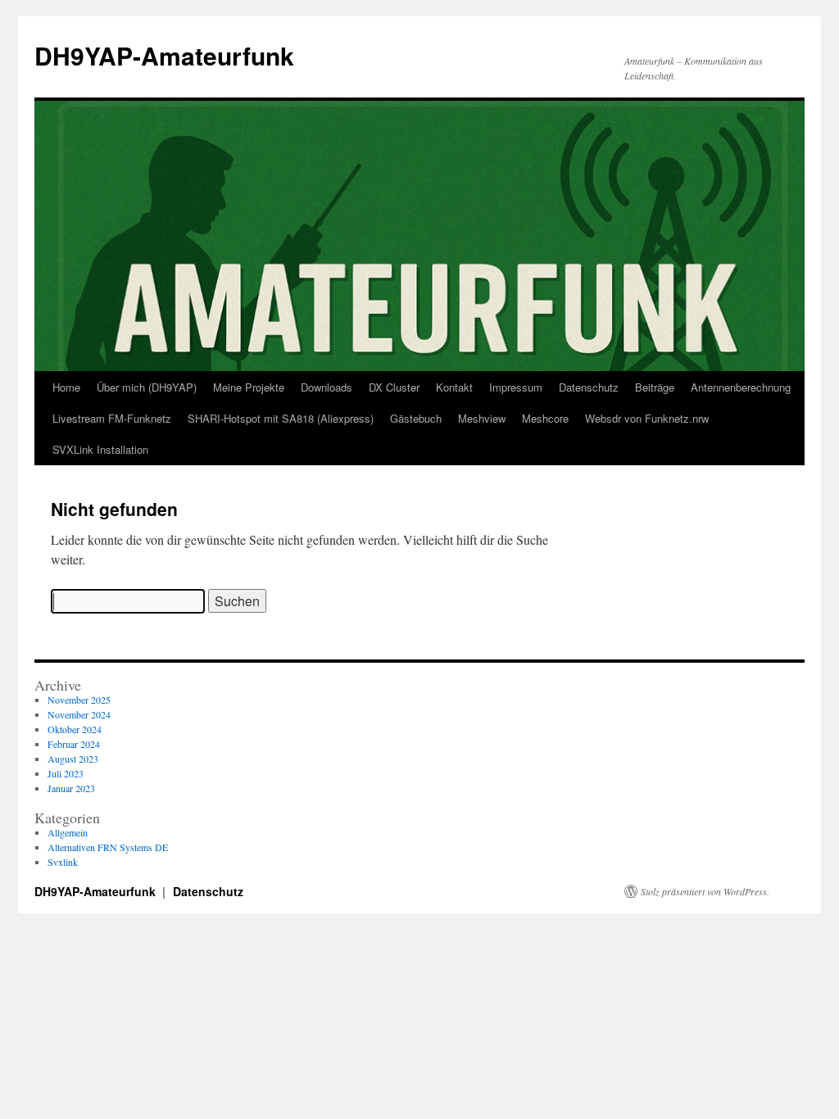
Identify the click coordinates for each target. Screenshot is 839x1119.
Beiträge (654, 387)
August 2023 (73, 758)
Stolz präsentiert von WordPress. (705, 891)
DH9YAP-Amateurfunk (164, 55)
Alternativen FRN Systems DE (108, 847)
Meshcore (545, 418)
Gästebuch (416, 418)
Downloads (326, 387)
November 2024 (79, 714)
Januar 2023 (71, 788)
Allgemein (68, 832)
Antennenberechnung (741, 387)
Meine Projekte (248, 387)
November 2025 (79, 699)
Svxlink (63, 861)
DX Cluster (394, 387)
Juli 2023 (66, 773)
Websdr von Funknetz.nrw (647, 418)
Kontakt (454, 387)
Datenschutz (589, 387)
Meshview (482, 418)
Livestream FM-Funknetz (111, 418)
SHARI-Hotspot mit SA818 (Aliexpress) (281, 418)
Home (66, 387)
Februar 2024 (74, 743)
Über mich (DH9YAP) (147, 387)
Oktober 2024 (75, 729)
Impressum (515, 387)
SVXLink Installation (100, 449)
